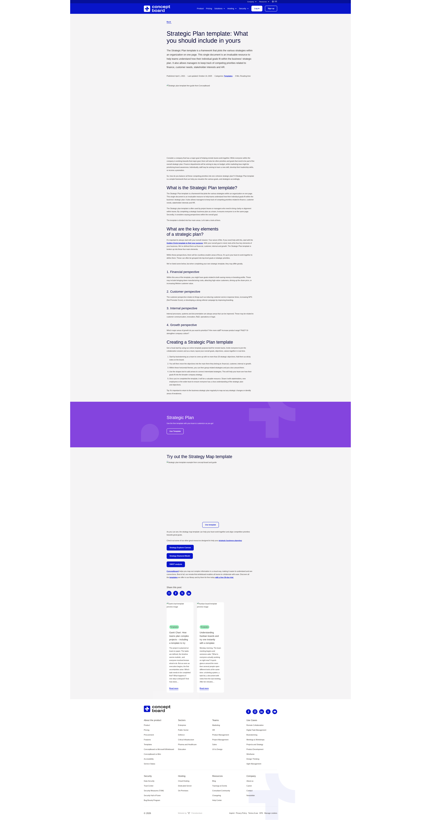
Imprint (232, 813)
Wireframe (250, 754)
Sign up (271, 8)
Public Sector (183, 730)
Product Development (254, 749)
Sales (214, 744)
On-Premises (183, 791)
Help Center (217, 800)
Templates (228, 76)
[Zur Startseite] (159, 8)
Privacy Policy (241, 813)
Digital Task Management (256, 730)
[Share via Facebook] (175, 593)
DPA (261, 813)
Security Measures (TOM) (154, 791)
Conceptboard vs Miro (152, 754)
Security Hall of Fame (152, 795)
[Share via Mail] (169, 593)
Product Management (220, 735)
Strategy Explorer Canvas (180, 548)
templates (173, 577)
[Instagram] (255, 711)
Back (169, 22)
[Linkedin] (261, 711)
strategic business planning (230, 541)
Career (249, 786)
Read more (173, 688)
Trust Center (148, 786)
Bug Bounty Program (152, 800)
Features (147, 740)
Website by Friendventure (190, 813)
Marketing (216, 725)
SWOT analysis (175, 564)
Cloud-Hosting (183, 781)
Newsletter (250, 795)
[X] (268, 711)
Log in (257, 8)
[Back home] (159, 709)
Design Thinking (252, 759)
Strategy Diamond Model (179, 556)
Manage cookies (270, 813)
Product (147, 725)
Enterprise (182, 725)
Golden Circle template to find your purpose (185, 243)
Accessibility (149, 759)
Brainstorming (251, 735)
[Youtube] (274, 711)
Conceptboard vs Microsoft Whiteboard (159, 749)
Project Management (220, 740)
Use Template (175, 431)
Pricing (146, 730)
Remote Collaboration (255, 725)
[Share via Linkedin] (188, 593)
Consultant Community (221, 791)
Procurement (149, 735)
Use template (210, 525)
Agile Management (253, 764)
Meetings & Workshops (255, 740)
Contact (249, 791)
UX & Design (217, 749)
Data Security (149, 781)
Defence (181, 735)
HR (213, 730)
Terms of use (253, 813)
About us (249, 781)
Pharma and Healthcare (187, 744)
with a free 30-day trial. (224, 577)
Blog (214, 781)
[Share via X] (182, 593)
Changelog (216, 795)
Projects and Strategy (254, 744)
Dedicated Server (185, 786)
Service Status (149, 764)
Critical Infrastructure (186, 740)
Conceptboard (173, 571)
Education (182, 749)
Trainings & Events (219, 786)
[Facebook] (248, 711)
